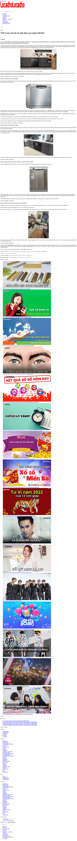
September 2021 (6, 732)
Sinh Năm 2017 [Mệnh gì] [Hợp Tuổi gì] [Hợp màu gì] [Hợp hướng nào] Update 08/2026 (20, 721)
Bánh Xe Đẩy (5, 741)
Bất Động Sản (5, 742)
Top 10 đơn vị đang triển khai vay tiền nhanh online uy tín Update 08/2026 (17, 317)
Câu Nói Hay (5, 21)
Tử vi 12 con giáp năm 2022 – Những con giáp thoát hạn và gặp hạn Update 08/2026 (19, 515)
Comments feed (6, 778)
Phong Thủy (5, 22)
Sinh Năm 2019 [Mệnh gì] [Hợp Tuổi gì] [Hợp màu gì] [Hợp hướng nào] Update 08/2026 (20, 724)
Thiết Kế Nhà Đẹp (6, 766)
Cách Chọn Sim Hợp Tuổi (8, 743)
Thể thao (4, 765)
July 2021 (5, 734)
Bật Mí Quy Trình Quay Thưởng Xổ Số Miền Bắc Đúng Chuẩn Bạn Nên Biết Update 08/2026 (21, 487)
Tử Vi (4, 769)
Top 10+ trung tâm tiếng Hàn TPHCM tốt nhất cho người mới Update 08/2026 (18, 714)
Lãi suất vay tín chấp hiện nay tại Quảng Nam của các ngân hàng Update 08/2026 (18, 345)
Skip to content (3, 1)
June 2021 (5, 735)
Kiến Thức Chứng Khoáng (8, 753)
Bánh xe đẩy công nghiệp (8, 820)
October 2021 (5, 731)
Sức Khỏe (5, 764)
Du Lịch (4, 746)
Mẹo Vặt (4, 758)
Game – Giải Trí (6, 747)
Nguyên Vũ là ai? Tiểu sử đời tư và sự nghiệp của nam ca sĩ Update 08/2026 (17, 544)
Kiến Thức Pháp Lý (7, 23)
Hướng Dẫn (5, 750)
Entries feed (5, 777)
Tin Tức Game (5, 768)
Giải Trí (4, 20)
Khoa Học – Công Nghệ (7, 19)
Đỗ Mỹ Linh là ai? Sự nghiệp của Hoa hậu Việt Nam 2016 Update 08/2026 (17, 572)
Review (4, 18)
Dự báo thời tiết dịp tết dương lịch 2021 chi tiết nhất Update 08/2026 (16, 686)
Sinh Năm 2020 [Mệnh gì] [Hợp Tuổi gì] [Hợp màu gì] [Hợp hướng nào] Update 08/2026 (20, 725)
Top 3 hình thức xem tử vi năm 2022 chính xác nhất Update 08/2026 (16, 720)
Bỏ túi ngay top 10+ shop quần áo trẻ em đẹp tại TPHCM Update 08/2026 (17, 657)
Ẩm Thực (5, 16)
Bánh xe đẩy (6, 818)
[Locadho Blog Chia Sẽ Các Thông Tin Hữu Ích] (12, 7)
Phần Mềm (5, 760)
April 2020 (5, 736)
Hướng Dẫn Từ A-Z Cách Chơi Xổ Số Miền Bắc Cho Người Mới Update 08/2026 (18, 459)
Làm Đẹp (4, 756)
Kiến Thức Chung (6, 15)
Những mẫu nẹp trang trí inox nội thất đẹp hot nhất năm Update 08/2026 (16, 288)
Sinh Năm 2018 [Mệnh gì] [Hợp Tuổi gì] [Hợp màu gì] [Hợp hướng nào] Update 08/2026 (20, 722)
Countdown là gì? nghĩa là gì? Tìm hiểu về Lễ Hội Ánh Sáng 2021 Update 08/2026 (19, 629)
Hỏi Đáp (4, 749)
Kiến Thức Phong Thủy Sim (8, 755)
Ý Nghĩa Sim (5, 772)
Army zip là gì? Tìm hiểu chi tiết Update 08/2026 (12, 600)
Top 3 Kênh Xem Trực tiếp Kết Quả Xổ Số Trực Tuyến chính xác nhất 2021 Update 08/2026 (20, 402)
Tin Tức (4, 14)
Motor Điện (5, 759)
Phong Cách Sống (6, 761)
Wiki (4, 771)
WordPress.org (5, 779)
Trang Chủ (5, 13)
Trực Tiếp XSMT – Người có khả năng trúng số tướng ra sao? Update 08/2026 (18, 373)
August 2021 (5, 733)
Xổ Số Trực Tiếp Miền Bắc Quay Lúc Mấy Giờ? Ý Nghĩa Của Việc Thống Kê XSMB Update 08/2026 (22, 430)
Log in (4, 776)
